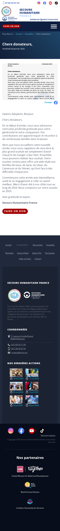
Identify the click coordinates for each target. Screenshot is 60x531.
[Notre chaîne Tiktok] (56, 3)
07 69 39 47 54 (12, 3)
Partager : (49, 102)
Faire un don (11, 26)
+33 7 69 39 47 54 (18, 348)
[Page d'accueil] (6, 11)
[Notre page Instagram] (38, 3)
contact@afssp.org (19, 352)
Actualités (29, 34)
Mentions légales (48, 435)
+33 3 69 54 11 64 (18, 344)
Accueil (19, 34)
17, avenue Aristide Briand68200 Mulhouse (21, 337)
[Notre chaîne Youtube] (50, 3)
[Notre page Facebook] (44, 3)
